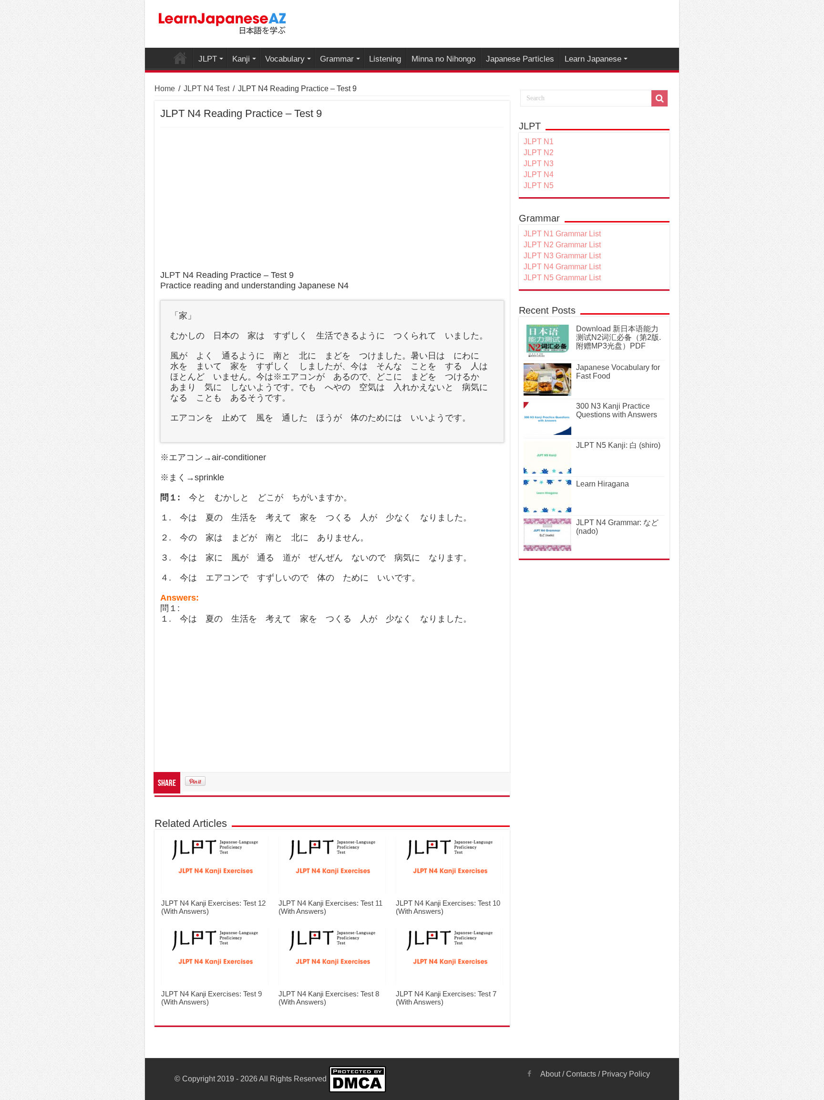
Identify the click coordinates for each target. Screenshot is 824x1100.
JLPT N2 (539, 152)
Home (164, 89)
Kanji (241, 58)
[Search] (659, 98)
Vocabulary (285, 58)
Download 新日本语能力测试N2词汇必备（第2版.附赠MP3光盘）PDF (618, 337)
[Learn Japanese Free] (223, 22)
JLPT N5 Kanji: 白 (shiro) (618, 445)
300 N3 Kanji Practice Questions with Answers (616, 410)
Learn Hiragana (602, 484)
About (550, 1074)
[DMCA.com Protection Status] (357, 1079)
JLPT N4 (539, 174)
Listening (385, 58)
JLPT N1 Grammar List (562, 234)
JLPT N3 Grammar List (562, 256)
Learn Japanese (593, 58)
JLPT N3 (539, 163)
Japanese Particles (520, 58)
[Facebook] (529, 1073)
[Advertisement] (332, 199)
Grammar (337, 58)
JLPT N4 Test (206, 89)
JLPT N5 (539, 185)
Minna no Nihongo (443, 58)
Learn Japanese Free (180, 58)
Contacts (581, 1074)
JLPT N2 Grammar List (562, 245)
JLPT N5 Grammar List (562, 278)
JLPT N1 (539, 142)
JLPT (207, 58)
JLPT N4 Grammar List (562, 267)
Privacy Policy (626, 1074)
